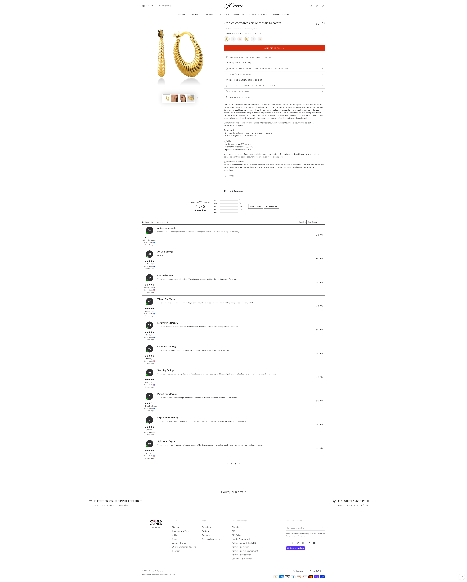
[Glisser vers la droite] (198, 98)
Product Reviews (233, 191)
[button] (311, 6)
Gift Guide (236, 535)
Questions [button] (161, 222)
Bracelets (206, 527)
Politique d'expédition (241, 554)
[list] (233, 503)
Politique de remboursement (245, 551)
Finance (175, 527)
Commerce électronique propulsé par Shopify (158, 574)
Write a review (255, 206)
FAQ (234, 531)
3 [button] (235, 463)
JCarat (150, 571)
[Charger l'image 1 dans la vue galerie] (166, 98)
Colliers (205, 531)
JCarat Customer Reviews (184, 547)
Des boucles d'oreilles (211, 539)
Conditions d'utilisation (242, 558)
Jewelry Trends (179, 543)
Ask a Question (271, 206)
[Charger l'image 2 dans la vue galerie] (174, 98)
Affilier (175, 535)
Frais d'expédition (230, 29)
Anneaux (206, 535)
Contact (176, 551)
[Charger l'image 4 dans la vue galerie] (190, 98)
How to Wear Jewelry (241, 539)
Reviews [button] (145, 222)
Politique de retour (240, 547)
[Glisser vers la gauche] (159, 98)
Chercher (236, 527)
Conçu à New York (180, 531)
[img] (149, 237)
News (174, 539)
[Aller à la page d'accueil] (233, 5)
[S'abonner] (323, 527)
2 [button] (231, 463)
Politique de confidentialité (244, 543)
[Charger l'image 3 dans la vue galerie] (182, 98)
